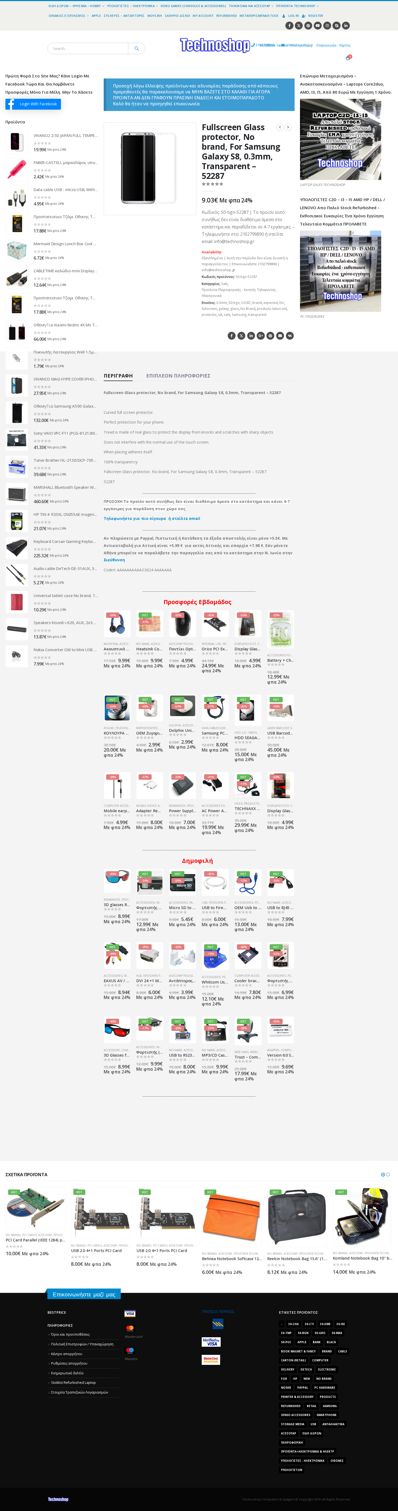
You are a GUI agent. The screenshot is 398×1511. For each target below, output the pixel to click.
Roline (109, 728)
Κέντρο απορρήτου (66, 1354)
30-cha (293, 1324)
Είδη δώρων (311, 1433)
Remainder (177, 806)
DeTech (306, 1369)
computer (320, 1360)
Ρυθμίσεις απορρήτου (69, 1363)
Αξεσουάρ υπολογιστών (186, 644)
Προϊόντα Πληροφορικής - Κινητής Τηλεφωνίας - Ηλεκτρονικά (240, 292)
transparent (257, 314)
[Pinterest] (308, 26)
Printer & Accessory (297, 1397)
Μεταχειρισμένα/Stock (259, 16)
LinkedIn (251, 336)
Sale (224, 283)
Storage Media (292, 1424)
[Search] (136, 48)
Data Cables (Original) (218, 728)
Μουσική (155, 16)
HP (295, 1379)
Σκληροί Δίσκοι (177, 16)
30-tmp (286, 1333)
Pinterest (270, 336)
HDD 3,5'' (240, 733)
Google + (261, 336)
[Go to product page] (16, 142)
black (331, 1342)
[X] (299, 26)
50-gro (320, 1333)
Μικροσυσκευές (147, 728)
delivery (287, 1369)
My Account (203, 16)
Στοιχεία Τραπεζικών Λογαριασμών (79, 1392)
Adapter (273, 1050)
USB (204, 902)
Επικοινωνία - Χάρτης (334, 45)
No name (142, 644)
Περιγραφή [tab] (118, 375)
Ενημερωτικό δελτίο (67, 1373)
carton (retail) (293, 1360)
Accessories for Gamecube (222, 806)
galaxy (223, 308)
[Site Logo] (165, 34)
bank (317, 1342)
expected (270, 302)
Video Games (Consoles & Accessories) (193, 6)
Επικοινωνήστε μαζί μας (84, 1294)
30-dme (325, 1324)
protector (209, 314)
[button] (189, 208)
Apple (96, 16)
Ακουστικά (111, 644)
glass (234, 308)
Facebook (232, 336)
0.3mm (221, 302)
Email (280, 336)
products (328, 1397)
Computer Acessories (120, 806)
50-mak (337, 1333)
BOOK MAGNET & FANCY (298, 1351)
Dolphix (175, 725)
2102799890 (255, 45)
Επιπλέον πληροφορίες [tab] (178, 375)
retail (312, 1406)
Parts (253, 733)
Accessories (145, 902)
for (281, 302)
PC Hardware (324, 1387)
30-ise (341, 1324)
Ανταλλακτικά (333, 1424)
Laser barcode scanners (286, 728)
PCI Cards (29, 1245)
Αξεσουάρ (158, 644)
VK (290, 336)
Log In (293, 16)
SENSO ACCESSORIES (295, 1415)
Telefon (122, 728)
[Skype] (336, 26)
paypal (302, 1387)
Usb (313, 1424)
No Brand (247, 308)
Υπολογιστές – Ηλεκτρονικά (131, 6)
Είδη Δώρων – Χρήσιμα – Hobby (75, 6)
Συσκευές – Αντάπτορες (124, 16)
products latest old (272, 308)
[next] (288, 127)
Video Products (246, 803)
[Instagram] (327, 26)
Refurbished (226, 16)
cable (342, 1351)
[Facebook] (289, 26)
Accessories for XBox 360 (286, 655)
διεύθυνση (114, 559)
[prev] (280, 127)
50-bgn (234, 302)
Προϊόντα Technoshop (295, 6)
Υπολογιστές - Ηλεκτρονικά (302, 1461)
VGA (139, 976)
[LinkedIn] (346, 26)
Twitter (241, 336)
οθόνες (337, 1461)
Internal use (211, 644)
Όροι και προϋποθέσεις (70, 1334)
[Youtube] (318, 26)
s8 (220, 314)
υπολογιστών (291, 1470)
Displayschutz (245, 644)
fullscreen (209, 308)
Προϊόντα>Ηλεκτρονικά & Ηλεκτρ (307, 1451)
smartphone (327, 1415)
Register (315, 16)
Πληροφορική (292, 1442)
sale (227, 314)
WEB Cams (241, 1052)
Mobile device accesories (155, 806)
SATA (261, 733)
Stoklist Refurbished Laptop (73, 1382)
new (307, 1379)
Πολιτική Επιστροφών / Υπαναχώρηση (82, 1344)
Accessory (112, 1050)
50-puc (286, 1342)
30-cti (309, 1324)
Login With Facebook (38, 103)
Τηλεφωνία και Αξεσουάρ (249, 6)
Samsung (239, 314)
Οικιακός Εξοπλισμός (67, 16)
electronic (327, 1369)
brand (257, 302)
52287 (246, 302)
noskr (286, 1387)
